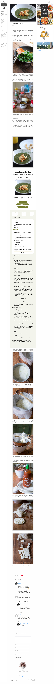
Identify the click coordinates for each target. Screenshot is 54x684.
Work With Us (14, 680)
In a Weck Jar (3, 35)
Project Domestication (27, 31)
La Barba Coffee (3, 45)
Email (16, 647)
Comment (16, 635)
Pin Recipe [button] (26, 177)
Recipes (2, 13)
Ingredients (15, 214)
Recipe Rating (17, 633)
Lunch (2, 15)
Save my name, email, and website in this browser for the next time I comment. (21, 655)
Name (16, 644)
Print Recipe (19, 177)
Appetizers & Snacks (4, 16)
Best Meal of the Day (4, 32)
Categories (3, 30)
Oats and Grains (3, 36)
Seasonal (3, 25)
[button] (31, 220)
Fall (1, 26)
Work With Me (3, 42)
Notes (32, 214)
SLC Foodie (2, 44)
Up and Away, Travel (4, 37)
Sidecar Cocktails (3, 34)
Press (12, 678)
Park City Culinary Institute (25, 76)
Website (16, 650)
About (20, 680)
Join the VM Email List (4, 43)
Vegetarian (2, 23)
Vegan (2, 22)
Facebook (19, 575)
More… (2, 40)
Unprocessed (3, 21)
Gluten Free (3, 19)
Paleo (2, 20)
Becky (21, 603)
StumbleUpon (16, 575)
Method (23, 214)
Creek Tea (2, 46)
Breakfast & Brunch (4, 14)
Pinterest (49, 2)
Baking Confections (4, 33)
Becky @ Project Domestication (22, 582)
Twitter (17, 575)
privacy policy (39, 50)
